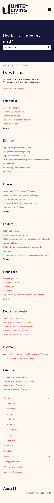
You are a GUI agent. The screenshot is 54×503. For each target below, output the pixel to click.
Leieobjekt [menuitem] (11, 403)
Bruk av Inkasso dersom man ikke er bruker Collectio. (25, 354)
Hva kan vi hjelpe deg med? (22, 38)
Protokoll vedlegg (10, 123)
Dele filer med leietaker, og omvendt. (19, 381)
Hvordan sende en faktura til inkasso (18, 358)
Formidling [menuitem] (8, 445)
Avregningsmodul (10, 278)
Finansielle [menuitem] (11, 424)
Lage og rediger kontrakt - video (17, 147)
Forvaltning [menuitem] (9, 398)
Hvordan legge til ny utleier (14, 199)
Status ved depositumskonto (15, 334)
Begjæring (7, 290)
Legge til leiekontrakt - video (15, 155)
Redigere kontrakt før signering (16, 151)
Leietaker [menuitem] (11, 440)
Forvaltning (22, 65)
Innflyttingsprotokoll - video (14, 111)
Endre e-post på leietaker (14, 385)
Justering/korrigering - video (15, 235)
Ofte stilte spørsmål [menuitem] (13, 467)
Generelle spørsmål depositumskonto (19, 326)
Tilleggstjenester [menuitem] (11, 461)
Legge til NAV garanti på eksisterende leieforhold (24, 294)
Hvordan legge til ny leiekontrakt (17, 167)
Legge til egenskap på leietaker (16, 389)
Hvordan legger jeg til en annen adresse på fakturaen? (26, 255)
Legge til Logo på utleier (13, 207)
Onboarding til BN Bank (13, 318)
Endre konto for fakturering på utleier (19, 191)
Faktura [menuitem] (10, 419)
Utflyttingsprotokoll (11, 115)
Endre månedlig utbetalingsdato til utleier (21, 195)
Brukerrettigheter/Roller (13, 88)
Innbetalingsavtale (11, 282)
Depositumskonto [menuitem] (14, 429)
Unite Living (8, 65)
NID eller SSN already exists (15, 377)
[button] (49, 398)
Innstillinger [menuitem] (9, 456)
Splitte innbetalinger (11, 231)
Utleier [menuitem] (10, 414)
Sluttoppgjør (8, 286)
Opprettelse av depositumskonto (17, 322)
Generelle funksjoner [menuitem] (13, 472)
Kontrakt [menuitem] (11, 408)
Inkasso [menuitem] (10, 435)
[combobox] (24, 47)
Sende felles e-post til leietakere (17, 119)
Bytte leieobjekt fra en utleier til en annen (20, 203)
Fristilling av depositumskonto (16, 330)
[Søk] (48, 47)
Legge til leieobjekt (11, 107)
